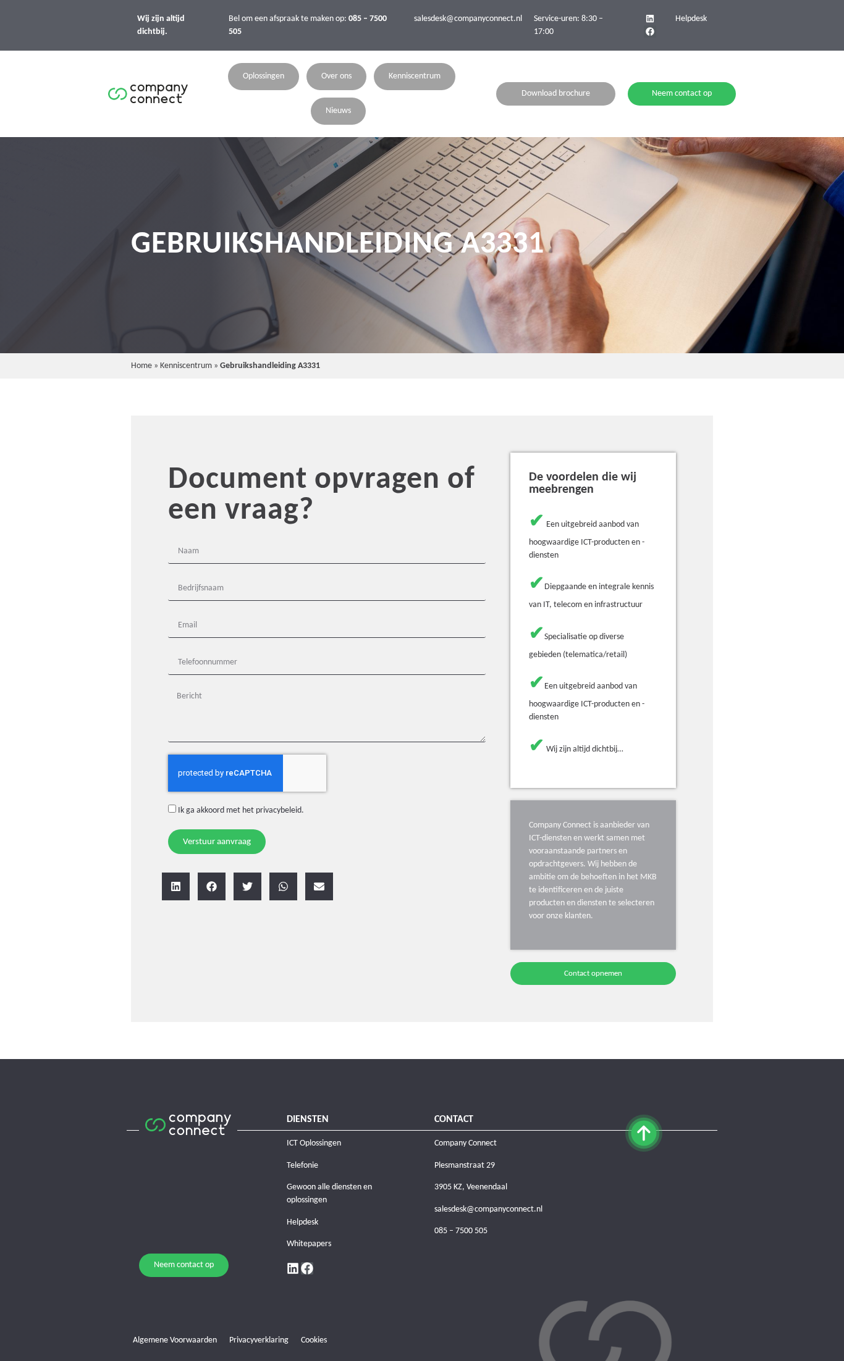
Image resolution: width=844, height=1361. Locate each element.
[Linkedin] (650, 18)
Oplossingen (263, 76)
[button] (176, 886)
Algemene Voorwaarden (175, 1340)
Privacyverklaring (259, 1340)
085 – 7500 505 (460, 1231)
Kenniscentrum (415, 76)
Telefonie (302, 1165)
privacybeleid (279, 810)
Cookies (314, 1340)
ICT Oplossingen (314, 1143)
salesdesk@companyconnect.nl (468, 18)
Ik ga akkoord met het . (241, 810)
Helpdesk (691, 18)
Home (141, 366)
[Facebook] (650, 31)
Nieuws (338, 110)
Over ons (336, 76)
